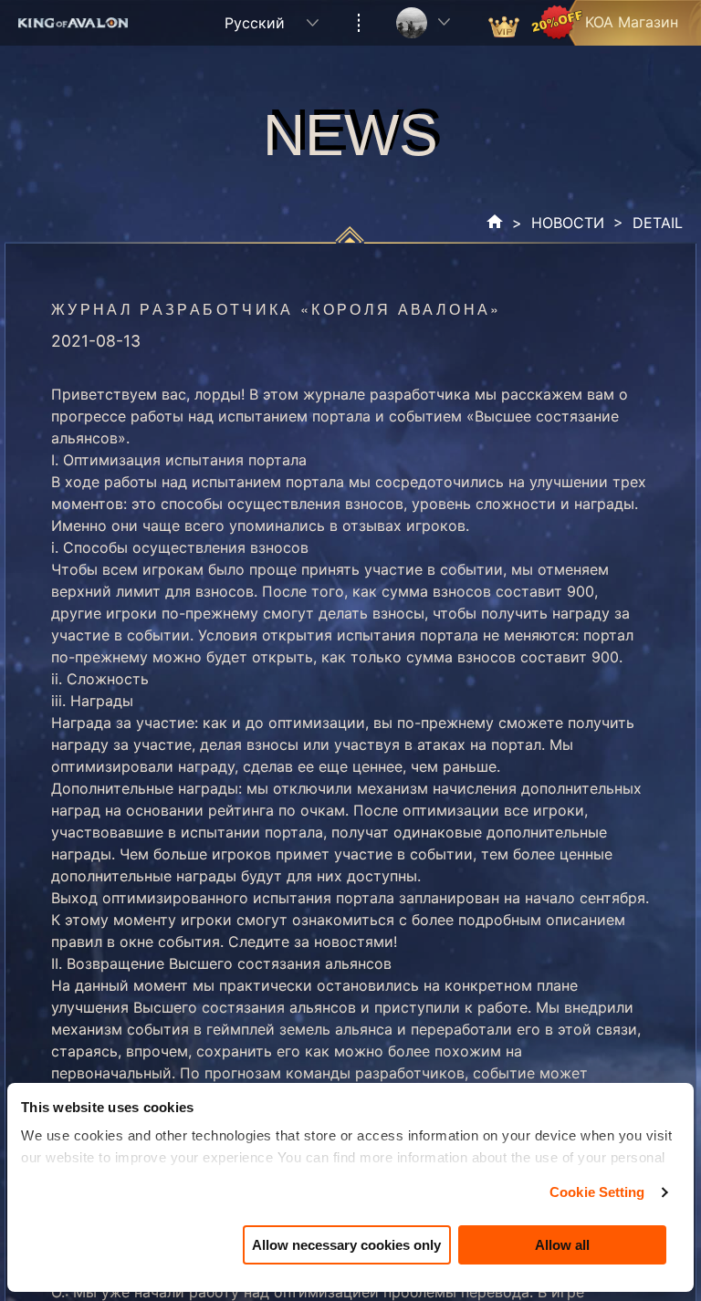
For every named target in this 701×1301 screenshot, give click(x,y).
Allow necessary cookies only (346, 1245)
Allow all (562, 1245)
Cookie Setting (596, 1192)
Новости (567, 222)
